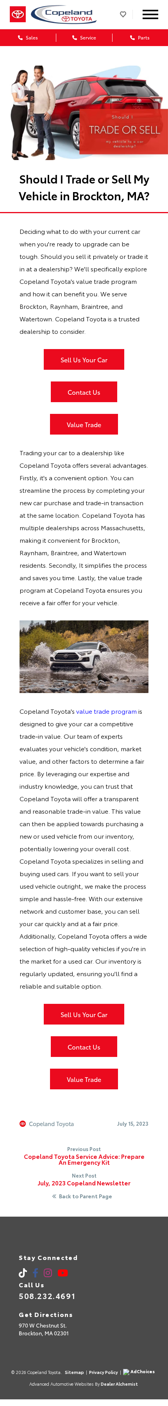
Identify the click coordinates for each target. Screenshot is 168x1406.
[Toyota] (18, 14)
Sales (31, 37)
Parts (143, 37)
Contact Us (84, 391)
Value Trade (84, 424)
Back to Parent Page (85, 1196)
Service (87, 37)
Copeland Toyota (51, 1124)
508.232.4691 (47, 1295)
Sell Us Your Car (84, 359)
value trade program (106, 710)
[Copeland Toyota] (64, 14)
